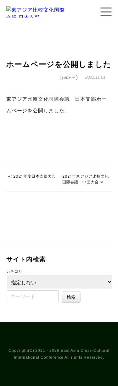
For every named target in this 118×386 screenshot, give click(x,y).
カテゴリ (14, 271)
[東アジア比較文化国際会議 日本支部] (37, 20)
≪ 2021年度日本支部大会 (32, 176)
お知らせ (69, 77)
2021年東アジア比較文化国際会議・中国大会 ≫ (85, 179)
